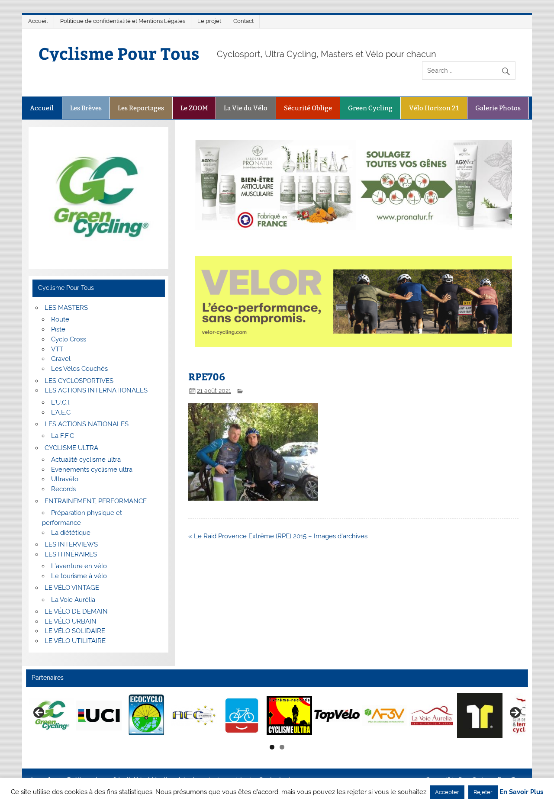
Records (63, 489)
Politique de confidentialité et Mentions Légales (122, 21)
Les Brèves (86, 108)
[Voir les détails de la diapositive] (51, 715)
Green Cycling (370, 108)
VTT (57, 349)
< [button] (39, 713)
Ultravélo (64, 479)
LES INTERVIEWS (71, 544)
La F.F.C (62, 436)
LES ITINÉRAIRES (71, 554)
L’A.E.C (61, 412)
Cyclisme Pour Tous (119, 53)
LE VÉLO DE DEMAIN (76, 611)
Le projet (209, 21)
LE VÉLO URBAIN (71, 621)
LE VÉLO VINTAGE (72, 588)
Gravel (61, 359)
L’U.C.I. (61, 402)
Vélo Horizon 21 (434, 108)
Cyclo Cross (68, 339)
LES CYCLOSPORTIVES (79, 381)
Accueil (38, 21)
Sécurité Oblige (308, 108)
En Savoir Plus (521, 792)
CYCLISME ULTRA (71, 448)
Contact (243, 21)
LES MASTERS (66, 308)
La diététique (70, 533)
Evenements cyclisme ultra (91, 469)
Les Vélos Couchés (79, 369)
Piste (58, 329)
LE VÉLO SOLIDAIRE (75, 631)
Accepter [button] (447, 792)
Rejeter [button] (483, 792)
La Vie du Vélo (245, 108)
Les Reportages (141, 108)
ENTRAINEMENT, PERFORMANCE (96, 501)
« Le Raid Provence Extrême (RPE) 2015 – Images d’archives (277, 536)
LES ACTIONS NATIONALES (87, 424)
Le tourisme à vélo (79, 576)
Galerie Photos (498, 108)
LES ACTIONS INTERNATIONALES (96, 390)
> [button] (514, 713)
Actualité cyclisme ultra (86, 459)
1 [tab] (272, 747)
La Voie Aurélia (73, 600)
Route (60, 319)
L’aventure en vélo (79, 566)
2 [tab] (282, 747)
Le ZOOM (194, 108)
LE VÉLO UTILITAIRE (75, 641)
